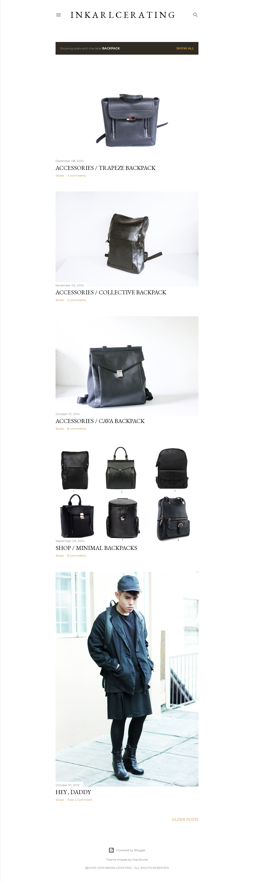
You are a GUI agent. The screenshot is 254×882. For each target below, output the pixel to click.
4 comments (76, 175)
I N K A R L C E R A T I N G (122, 15)
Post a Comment (79, 800)
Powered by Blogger (131, 850)
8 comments (76, 428)
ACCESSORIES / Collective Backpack (111, 292)
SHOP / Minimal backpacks (96, 548)
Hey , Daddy (73, 792)
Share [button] (60, 175)
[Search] (195, 14)
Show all (185, 48)
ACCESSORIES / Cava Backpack (100, 421)
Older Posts (185, 819)
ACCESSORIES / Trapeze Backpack (106, 168)
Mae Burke (140, 859)
